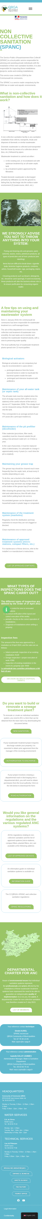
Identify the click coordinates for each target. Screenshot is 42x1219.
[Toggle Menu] (30, 9)
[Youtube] (23, 1200)
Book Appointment (11, 18)
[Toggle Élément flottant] (6, 609)
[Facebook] (18, 1200)
